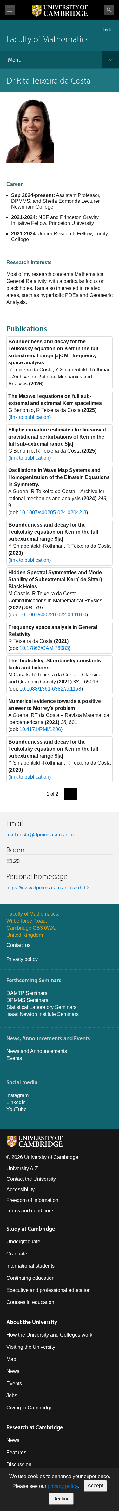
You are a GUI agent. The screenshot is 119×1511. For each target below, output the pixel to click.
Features (16, 1452)
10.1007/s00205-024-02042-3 (52, 512)
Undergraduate (23, 1241)
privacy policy (63, 1486)
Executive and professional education (48, 1290)
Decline (61, 1498)
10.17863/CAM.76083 (44, 648)
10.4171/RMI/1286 (40, 729)
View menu (10, 10)
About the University (31, 1321)
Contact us (18, 945)
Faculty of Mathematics (47, 38)
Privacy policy (22, 959)
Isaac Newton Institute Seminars (42, 1014)
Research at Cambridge (34, 1427)
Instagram (17, 1095)
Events (14, 1058)
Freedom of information (32, 1200)
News (12, 1371)
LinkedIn (16, 1102)
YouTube (16, 1109)
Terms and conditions (30, 1210)
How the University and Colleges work (49, 1335)
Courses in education (30, 1302)
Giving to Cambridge (29, 1407)
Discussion (18, 1464)
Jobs (11, 1395)
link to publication (29, 417)
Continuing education (30, 1278)
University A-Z (22, 1168)
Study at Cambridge (30, 1228)
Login (108, 30)
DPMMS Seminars (27, 1000)
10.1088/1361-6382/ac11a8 (50, 688)
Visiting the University (30, 1347)
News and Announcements (36, 1051)
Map (11, 1359)
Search (109, 10)
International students (30, 1266)
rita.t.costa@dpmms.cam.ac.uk (40, 834)
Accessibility (20, 1189)
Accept (95, 1485)
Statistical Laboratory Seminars (41, 1007)
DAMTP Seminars (26, 993)
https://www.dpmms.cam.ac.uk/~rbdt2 (47, 887)
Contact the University (31, 1179)
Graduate (16, 1253)
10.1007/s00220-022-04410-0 (52, 614)
